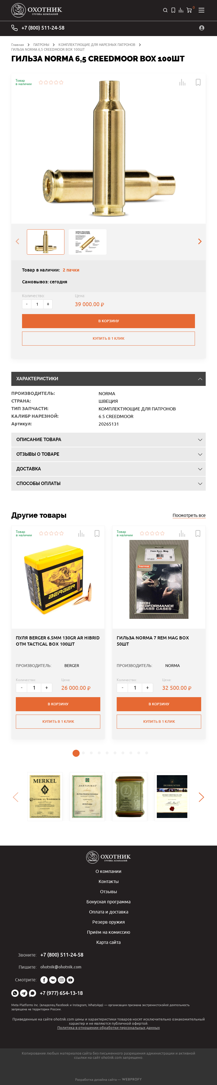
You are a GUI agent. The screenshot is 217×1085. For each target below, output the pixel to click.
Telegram (23, 993)
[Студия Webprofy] (132, 1079)
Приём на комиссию (108, 932)
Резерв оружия (108, 921)
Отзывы (108, 891)
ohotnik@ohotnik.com (60, 967)
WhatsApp (15, 993)
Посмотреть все (189, 515)
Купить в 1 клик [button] (58, 721)
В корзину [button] (58, 704)
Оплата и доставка (108, 911)
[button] (182, 82)
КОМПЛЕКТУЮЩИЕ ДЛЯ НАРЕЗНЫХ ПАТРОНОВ (96, 45)
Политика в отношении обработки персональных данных (108, 1027)
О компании (108, 871)
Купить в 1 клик (108, 338)
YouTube (70, 980)
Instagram (61, 980)
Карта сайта (108, 942)
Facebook (44, 980)
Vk (53, 980)
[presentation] (17, 242)
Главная (17, 45)
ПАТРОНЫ (41, 45)
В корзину (108, 321)
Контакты (109, 881)
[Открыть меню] (201, 10)
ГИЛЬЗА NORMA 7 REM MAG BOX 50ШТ (153, 641)
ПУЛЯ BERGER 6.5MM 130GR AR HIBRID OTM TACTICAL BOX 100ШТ (58, 641)
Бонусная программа (108, 901)
